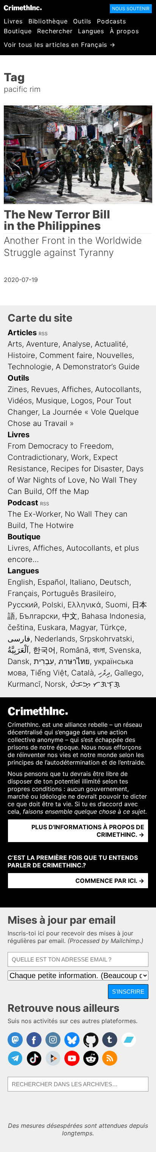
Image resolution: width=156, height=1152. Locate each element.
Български (38, 616)
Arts (15, 343)
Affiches (76, 389)
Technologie (29, 366)
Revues (44, 389)
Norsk (55, 684)
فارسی (19, 638)
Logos (81, 400)
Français (22, 593)
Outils (82, 21)
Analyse (76, 343)
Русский (23, 604)
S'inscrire (128, 991)
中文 (69, 616)
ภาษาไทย (74, 661)
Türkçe (112, 627)
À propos (124, 31)
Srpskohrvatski (106, 638)
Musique (51, 400)
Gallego (128, 672)
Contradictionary (37, 457)
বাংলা (99, 650)
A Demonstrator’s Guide (98, 366)
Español (51, 582)
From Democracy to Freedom (60, 446)
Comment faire (65, 355)
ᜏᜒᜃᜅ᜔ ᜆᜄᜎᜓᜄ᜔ (95, 684)
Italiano (82, 582)
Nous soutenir (131, 8)
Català (82, 672)
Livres (13, 21)
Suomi (116, 604)
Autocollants (117, 389)
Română (74, 650)
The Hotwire (52, 525)
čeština (20, 627)
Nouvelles (114, 355)
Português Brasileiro (78, 593)
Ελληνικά (84, 604)
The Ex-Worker (34, 514)
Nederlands (54, 638)
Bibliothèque (48, 21)
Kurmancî (24, 684)
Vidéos (20, 400)
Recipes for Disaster (86, 468)
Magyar (83, 627)
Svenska (124, 650)
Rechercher (54, 31)
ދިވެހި (104, 672)
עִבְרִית (44, 661)
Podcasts (111, 21)
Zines (17, 389)
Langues (91, 31)
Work (80, 457)
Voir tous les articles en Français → (59, 44)
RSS (43, 333)
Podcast (23, 502)
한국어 (44, 650)
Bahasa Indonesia (112, 616)
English (20, 582)
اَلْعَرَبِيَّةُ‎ (18, 650)
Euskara (51, 627)
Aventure (42, 343)
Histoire (21, 355)
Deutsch (114, 582)
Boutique (17, 31)
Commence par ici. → (109, 880)
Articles (22, 332)
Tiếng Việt (48, 672)
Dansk (19, 661)
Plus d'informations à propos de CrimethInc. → (87, 830)
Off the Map (67, 491)
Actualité (110, 343)
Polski (52, 604)
